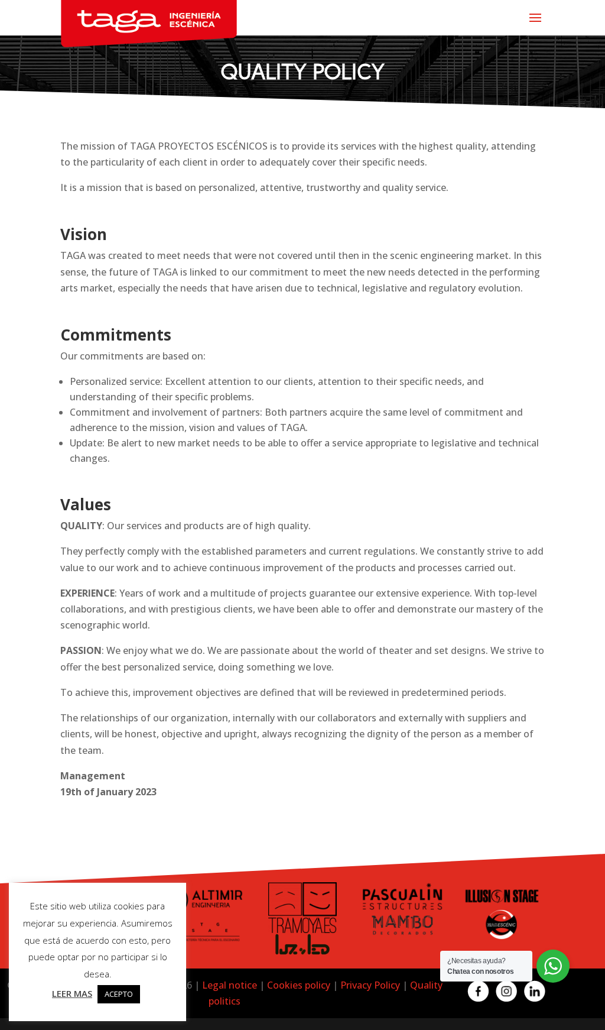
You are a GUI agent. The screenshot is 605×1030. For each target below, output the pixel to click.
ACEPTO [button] (119, 994)
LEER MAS (72, 993)
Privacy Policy (370, 985)
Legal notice (229, 985)
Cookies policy (298, 985)
